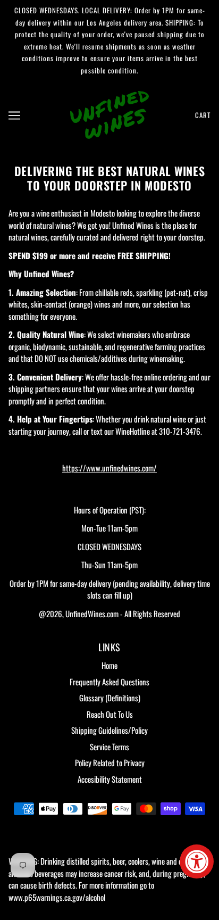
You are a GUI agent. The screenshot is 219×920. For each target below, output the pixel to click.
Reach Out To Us (110, 714)
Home (109, 665)
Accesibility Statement (110, 779)
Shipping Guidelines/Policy (109, 730)
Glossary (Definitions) (109, 697)
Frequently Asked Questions (109, 681)
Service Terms (109, 746)
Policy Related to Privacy (110, 762)
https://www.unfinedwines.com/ (109, 468)
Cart (202, 115)
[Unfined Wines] (109, 113)
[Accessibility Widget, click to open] (197, 861)
